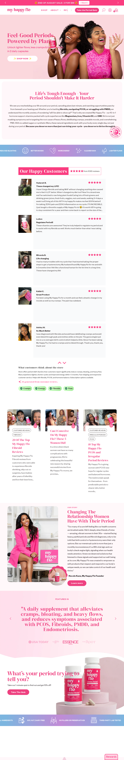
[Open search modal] (102, 10)
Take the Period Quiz (87, 10)
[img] (76, 171)
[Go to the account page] (109, 10)
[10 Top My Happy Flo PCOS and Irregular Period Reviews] (100, 420)
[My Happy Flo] (18, 10)
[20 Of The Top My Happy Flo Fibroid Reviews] (24, 420)
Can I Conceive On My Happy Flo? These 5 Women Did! (59, 437)
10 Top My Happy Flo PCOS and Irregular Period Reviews (98, 452)
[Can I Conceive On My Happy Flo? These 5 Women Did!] (62, 420)
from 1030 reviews (92, 171)
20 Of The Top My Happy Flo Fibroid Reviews (21, 446)
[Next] (71, 10)
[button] (118, 2)
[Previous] (9, 619)
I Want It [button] (84, 3)
